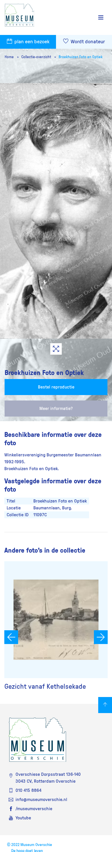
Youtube (23, 818)
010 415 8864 (28, 790)
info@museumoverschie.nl (41, 799)
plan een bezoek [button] (31, 41)
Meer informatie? (56, 408)
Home (10, 57)
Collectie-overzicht (36, 57)
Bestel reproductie (56, 387)
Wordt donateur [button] (87, 41)
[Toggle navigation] (100, 17)
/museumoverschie (34, 808)
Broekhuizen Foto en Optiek (81, 57)
